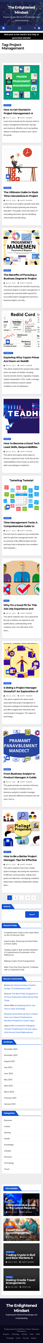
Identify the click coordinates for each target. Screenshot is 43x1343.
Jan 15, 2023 (11, 696)
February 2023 (10, 1098)
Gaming (7, 1133)
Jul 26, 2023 (13, 1287)
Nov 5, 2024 (12, 1212)
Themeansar (21, 1331)
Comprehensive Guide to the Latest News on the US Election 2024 (21, 1207)
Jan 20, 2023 (11, 365)
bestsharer (26, 1212)
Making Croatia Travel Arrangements (19, 961)
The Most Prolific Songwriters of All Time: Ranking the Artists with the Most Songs (21, 997)
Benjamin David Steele (13, 1014)
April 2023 (8, 1086)
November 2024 (11, 1049)
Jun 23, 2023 (11, 200)
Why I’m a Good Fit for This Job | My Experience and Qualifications (20, 609)
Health (6, 600)
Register (34, 1338)
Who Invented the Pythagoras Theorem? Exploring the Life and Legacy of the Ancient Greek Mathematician (20, 1029)
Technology (8, 353)
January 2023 (9, 1104)
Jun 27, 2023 (11, 118)
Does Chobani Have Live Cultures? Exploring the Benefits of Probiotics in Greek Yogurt (21, 1017)
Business (7, 270)
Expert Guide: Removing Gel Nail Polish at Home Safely (20, 1232)
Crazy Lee (26, 1237)
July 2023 (8, 1067)
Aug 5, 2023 (12, 1262)
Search (7, 906)
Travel (6, 1169)
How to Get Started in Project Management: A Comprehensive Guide (18, 113)
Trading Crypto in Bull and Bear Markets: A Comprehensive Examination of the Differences (21, 952)
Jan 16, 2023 (11, 613)
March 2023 (9, 1092)
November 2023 (11, 1055)
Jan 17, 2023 (11, 531)
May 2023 (8, 1080)
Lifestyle (7, 105)
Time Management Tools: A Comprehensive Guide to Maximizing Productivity (20, 526)
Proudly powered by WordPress (14, 1329)
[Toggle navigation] (20, 28)
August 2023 (9, 1061)
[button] (35, 28)
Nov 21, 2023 (13, 1237)
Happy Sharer (26, 118)
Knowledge (9, 1145)
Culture (7, 1126)
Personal (7, 187)
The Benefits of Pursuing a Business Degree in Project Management (20, 278)
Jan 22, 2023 (11, 283)
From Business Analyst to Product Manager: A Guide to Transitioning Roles (20, 777)
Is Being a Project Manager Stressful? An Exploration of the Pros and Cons (21, 691)
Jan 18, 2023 (11, 451)
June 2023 (8, 1074)
